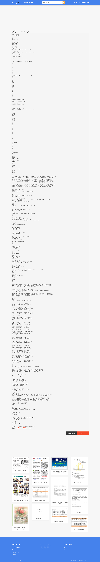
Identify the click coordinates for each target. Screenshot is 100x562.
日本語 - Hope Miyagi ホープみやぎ (21, 500)
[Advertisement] (50, 17)
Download (72, 433)
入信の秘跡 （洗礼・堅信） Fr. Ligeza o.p (60, 503)
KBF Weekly (79, 512)
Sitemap (14, 549)
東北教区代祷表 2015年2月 (79, 529)
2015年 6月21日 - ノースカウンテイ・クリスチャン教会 (20, 528)
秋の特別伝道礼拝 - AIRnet (20, 470)
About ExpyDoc (15, 552)
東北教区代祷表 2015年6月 (59, 521)
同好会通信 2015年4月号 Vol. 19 (40, 482)
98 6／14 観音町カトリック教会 (79, 482)
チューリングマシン (40, 518)
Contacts (14, 554)
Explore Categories (16, 547)
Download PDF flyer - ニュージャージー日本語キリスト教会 (59, 472)
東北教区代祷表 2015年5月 (40, 500)
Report (83, 433)
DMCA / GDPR (80, 560)
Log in (65, 547)
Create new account (68, 549)
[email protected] (22, 427)
